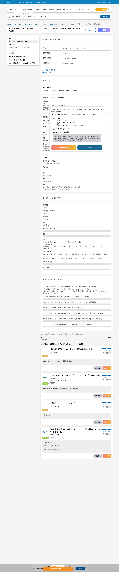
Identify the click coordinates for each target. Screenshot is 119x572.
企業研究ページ (46, 73)
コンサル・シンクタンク (32, 24)
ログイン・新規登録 (101, 9)
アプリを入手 (106, 17)
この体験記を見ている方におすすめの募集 (22, 63)
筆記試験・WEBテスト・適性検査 (20, 47)
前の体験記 (44, 339)
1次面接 (11, 50)
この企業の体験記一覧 (48, 70)
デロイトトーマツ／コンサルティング (53, 24)
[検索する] (109, 9)
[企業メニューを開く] (46, 351)
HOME (9, 24)
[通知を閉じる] (30, 13)
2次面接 (11, 53)
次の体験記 (109, 337)
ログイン (90, 147)
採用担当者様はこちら (103, 2)
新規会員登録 (63, 147)
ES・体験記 (18, 24)
